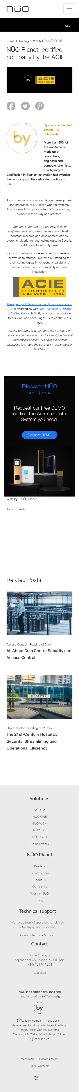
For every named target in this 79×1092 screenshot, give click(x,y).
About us (40, 880)
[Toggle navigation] (69, 8)
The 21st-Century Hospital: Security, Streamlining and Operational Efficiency (32, 741)
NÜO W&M (39, 823)
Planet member (40, 873)
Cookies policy (48, 1059)
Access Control (17, 644)
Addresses (40, 972)
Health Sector (16, 728)
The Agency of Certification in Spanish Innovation (39, 304)
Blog (40, 900)
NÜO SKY (39, 830)
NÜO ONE (39, 816)
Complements (40, 844)
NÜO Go (39, 810)
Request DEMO (39, 435)
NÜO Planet (29, 499)
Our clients (39, 886)
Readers (39, 866)
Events (11, 41)
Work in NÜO (39, 893)
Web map (27, 1059)
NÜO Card (39, 837)
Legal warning (40, 1065)
